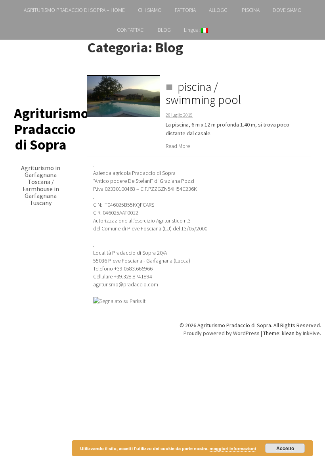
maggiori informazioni (233, 448)
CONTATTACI (131, 29)
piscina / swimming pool (203, 93)
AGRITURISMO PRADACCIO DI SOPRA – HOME (74, 9)
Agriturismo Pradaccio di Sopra (51, 128)
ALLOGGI (219, 9)
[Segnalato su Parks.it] (119, 300)
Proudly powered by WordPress (222, 333)
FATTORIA (185, 9)
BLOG (164, 29)
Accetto (285, 448)
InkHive (311, 333)
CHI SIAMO (150, 9)
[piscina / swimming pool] (123, 96)
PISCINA (251, 9)
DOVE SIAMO (287, 9)
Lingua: (192, 29)
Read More (178, 146)
